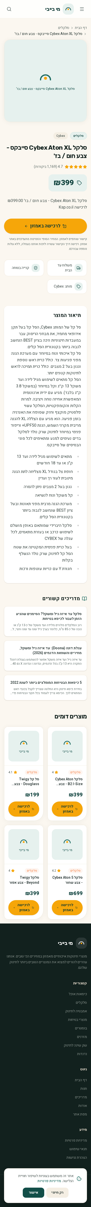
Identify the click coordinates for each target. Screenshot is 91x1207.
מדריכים (81, 1097)
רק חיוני (57, 1192)
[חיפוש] (9, 9)
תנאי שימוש (78, 1149)
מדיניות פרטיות (76, 1140)
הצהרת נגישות (76, 1157)
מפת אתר (80, 1114)
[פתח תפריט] (82, 9)
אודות (82, 1105)
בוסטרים (81, 1028)
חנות (83, 1088)
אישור (33, 1192)
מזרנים (82, 1036)
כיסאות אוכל (78, 994)
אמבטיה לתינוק (76, 1011)
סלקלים (63, 27)
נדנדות (82, 1054)
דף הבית (81, 27)
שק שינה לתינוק (75, 1045)
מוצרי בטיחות (77, 1019)
